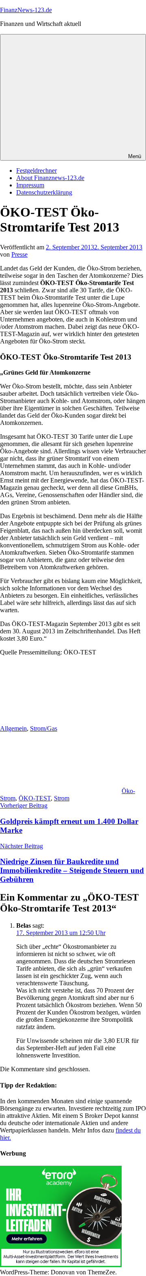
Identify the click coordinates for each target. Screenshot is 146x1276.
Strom (61, 798)
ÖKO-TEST (35, 798)
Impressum (30, 185)
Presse (19, 254)
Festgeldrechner (36, 170)
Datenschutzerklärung (44, 192)
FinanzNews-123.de (26, 9)
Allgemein (13, 728)
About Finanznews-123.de (50, 177)
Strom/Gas (43, 728)
